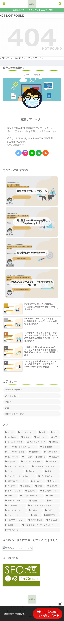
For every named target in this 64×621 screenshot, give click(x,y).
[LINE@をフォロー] (32, 153)
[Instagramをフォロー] (25, 153)
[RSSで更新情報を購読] (45, 153)
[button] (56, 438)
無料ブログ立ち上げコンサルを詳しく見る (48, 613)
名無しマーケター (32, 119)
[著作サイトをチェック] (18, 153)
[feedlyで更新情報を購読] (39, 153)
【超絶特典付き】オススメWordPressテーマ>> (32, 10)
